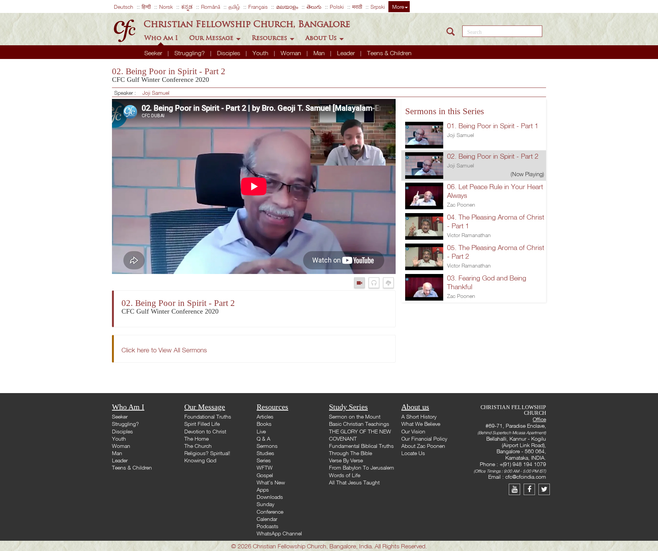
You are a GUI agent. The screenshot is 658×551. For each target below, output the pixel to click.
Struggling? (190, 53)
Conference (270, 511)
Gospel (265, 475)
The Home (196, 438)
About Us (322, 38)
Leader (346, 53)
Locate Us (413, 453)
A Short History (418, 416)
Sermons (267, 446)
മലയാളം (287, 6)
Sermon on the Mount (354, 416)
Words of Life (344, 475)
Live (261, 431)
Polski (337, 6)
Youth (261, 53)
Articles (265, 416)
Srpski (378, 6)
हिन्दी (146, 6)
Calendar (267, 519)
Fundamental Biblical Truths (361, 446)
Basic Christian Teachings (359, 423)
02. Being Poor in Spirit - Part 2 (492, 156)
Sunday (265, 504)
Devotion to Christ (205, 431)
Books (264, 423)
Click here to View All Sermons (164, 350)
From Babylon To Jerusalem (361, 467)
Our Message (212, 38)
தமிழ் (234, 6)
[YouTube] (516, 489)
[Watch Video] (361, 283)
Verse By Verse (346, 460)
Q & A (263, 438)
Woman (292, 53)
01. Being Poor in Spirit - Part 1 (492, 126)
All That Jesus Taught (354, 482)
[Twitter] (545, 489)
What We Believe (420, 423)
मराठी (357, 6)
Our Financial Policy (424, 438)
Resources (270, 38)
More (398, 6)
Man (319, 53)
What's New (271, 482)
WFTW (265, 467)
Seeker (154, 53)
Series (264, 460)
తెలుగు (314, 6)
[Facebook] (531, 489)
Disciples (229, 53)
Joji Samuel (155, 92)
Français (258, 6)
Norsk (166, 6)
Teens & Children (389, 53)
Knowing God (200, 460)
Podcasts (267, 526)
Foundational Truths (207, 416)
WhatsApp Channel (279, 533)
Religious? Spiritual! (207, 453)
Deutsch (123, 6)
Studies (265, 453)
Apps (263, 489)
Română (210, 6)
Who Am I (162, 38)
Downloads (270, 497)
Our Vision (413, 431)
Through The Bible (350, 453)
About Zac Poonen (423, 446)
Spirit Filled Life (202, 423)
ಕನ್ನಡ (187, 6)
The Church (198, 446)
